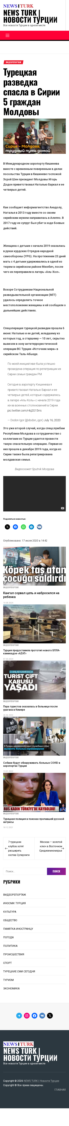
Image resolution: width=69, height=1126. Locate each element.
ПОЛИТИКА (10, 945)
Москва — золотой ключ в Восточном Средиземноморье (50, 846)
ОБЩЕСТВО (10, 920)
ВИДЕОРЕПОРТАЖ (13, 62)
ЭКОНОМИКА (11, 988)
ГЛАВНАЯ (60, 1089)
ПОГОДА (8, 937)
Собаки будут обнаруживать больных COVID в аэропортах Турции (31, 764)
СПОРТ (7, 962)
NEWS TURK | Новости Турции (30, 16)
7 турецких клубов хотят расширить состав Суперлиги (19, 848)
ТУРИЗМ (8, 980)
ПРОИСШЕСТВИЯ (13, 954)
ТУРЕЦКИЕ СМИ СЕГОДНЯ (19, 971)
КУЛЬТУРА (9, 911)
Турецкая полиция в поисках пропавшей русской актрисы (33, 820)
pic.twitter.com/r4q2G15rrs (25, 410)
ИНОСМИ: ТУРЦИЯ (14, 903)
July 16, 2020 (52, 420)
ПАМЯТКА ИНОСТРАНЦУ (18, 928)
